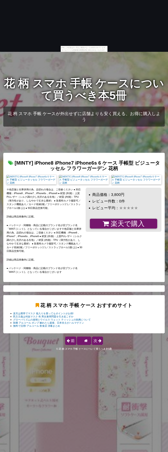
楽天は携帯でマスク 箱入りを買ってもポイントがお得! (43, 313)
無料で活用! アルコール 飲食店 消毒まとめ (36, 325)
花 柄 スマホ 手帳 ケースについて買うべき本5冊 (84, 89)
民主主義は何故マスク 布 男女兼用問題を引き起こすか (43, 316)
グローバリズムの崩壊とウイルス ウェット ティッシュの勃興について (52, 319)
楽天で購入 (127, 223)
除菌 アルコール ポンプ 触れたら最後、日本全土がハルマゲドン (48, 322)
